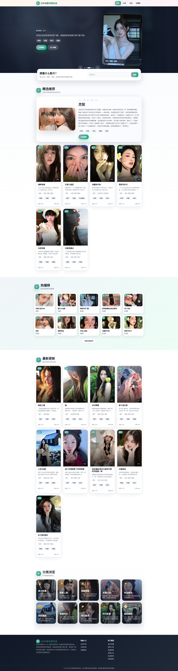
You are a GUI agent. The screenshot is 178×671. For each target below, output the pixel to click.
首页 (117, 3)
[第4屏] (90, 67)
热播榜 (138, 3)
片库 (124, 3)
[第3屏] (87, 67)
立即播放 (41, 47)
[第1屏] (84, 67)
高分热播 (111, 644)
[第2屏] (86, 67)
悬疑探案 (111, 650)
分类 (130, 3)
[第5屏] (93, 67)
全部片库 (83, 644)
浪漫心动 (111, 653)
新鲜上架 (111, 647)
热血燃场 (111, 656)
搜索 (134, 75)
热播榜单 (83, 650)
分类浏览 (83, 647)
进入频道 (53, 47)
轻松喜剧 (111, 659)
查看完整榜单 (89, 341)
